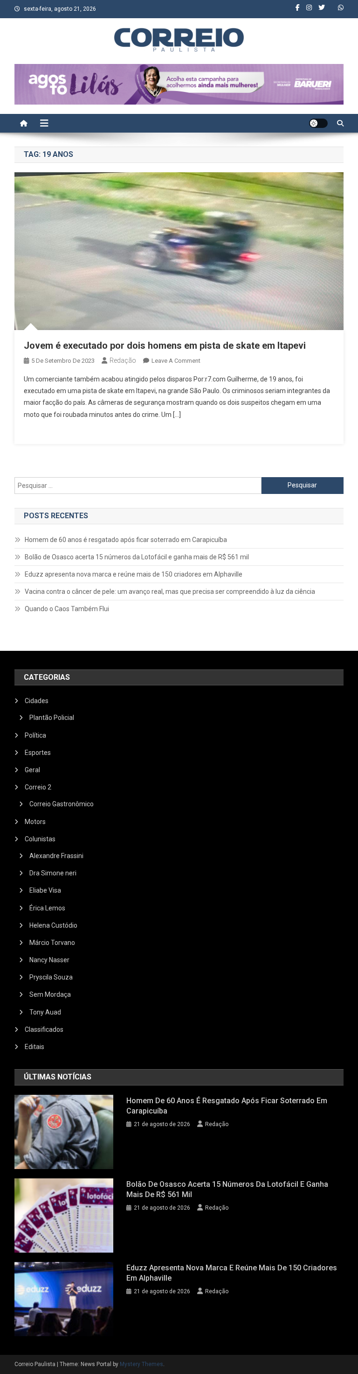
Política (35, 735)
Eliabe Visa (45, 890)
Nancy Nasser (49, 960)
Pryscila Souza (51, 977)
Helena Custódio (53, 925)
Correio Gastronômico (61, 804)
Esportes (38, 752)
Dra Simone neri (52, 873)
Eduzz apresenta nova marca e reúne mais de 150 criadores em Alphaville (133, 574)
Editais (34, 1046)
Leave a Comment (175, 360)
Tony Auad (45, 1012)
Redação (123, 360)
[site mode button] (318, 123)
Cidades (36, 701)
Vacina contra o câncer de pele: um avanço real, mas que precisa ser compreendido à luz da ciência (170, 591)
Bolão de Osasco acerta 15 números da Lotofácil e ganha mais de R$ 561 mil (137, 557)
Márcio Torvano (52, 942)
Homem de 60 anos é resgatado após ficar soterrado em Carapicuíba (126, 539)
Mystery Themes (141, 1364)
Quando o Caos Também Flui (67, 609)
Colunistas (40, 839)
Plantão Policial (51, 717)
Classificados (44, 1029)
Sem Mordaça (50, 994)
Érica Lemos (47, 908)
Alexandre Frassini (56, 856)
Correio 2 (38, 787)
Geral (32, 770)
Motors (35, 821)
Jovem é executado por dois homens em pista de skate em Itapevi (165, 345)
